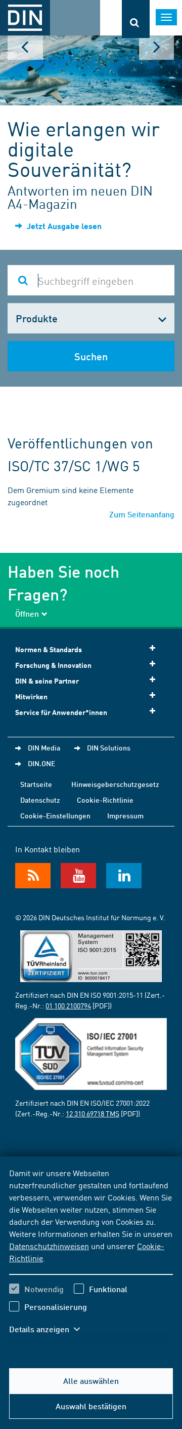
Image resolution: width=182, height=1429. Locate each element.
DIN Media (44, 747)
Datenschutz (40, 799)
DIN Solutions (108, 747)
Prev (25, 47)
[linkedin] (124, 875)
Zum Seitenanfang (141, 514)
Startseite (36, 783)
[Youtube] (78, 875)
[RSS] (33, 875)
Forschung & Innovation (53, 665)
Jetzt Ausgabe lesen (63, 226)
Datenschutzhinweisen (49, 1245)
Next (156, 47)
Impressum (125, 815)
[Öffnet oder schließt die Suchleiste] (136, 19)
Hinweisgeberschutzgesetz (115, 783)
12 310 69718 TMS (92, 1113)
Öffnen (27, 613)
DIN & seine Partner (47, 680)
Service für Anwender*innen (61, 712)
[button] (49, 1329)
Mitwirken (31, 696)
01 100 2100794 (68, 1005)
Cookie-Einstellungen (55, 815)
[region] (91, 1257)
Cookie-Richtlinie (105, 799)
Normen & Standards (48, 649)
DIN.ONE (41, 763)
